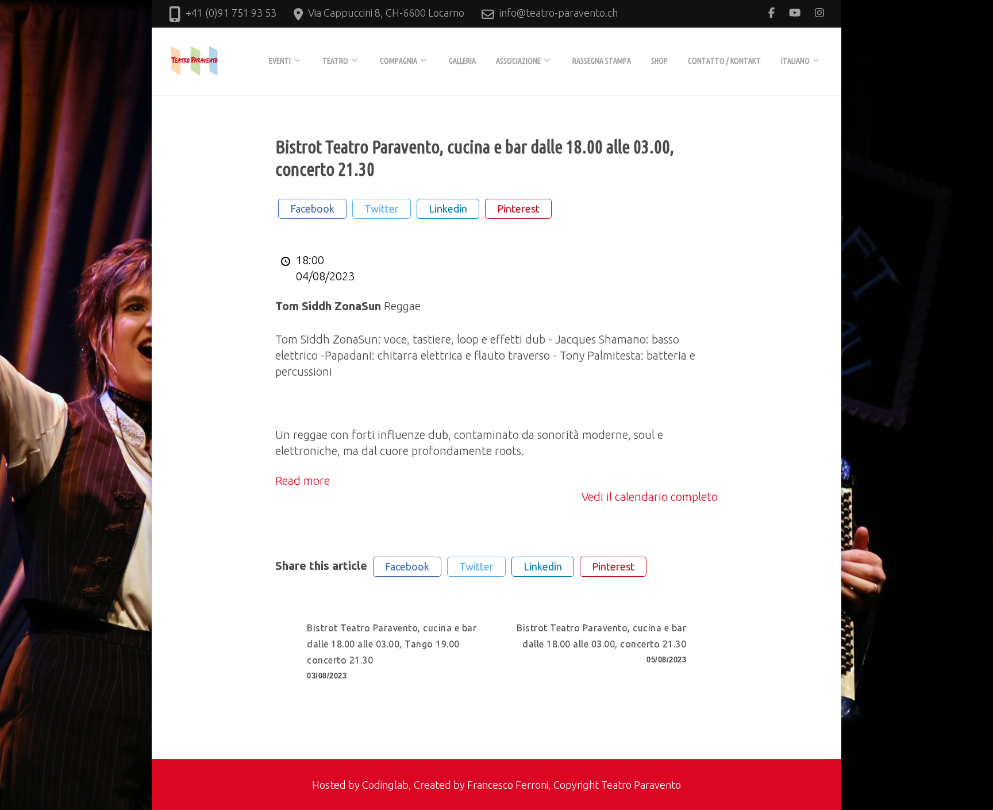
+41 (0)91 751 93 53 (231, 12)
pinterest (518, 208)
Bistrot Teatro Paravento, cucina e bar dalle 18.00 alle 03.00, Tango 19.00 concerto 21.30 (391, 651)
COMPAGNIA (398, 60)
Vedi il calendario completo (650, 496)
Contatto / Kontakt (724, 60)
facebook (312, 208)
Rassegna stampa (601, 60)
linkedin (448, 208)
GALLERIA (462, 60)
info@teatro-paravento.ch (558, 12)
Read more (302, 480)
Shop (659, 60)
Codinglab (385, 784)
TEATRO (335, 60)
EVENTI (280, 60)
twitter (381, 208)
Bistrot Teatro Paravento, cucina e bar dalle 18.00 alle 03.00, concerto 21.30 (601, 643)
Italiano (795, 60)
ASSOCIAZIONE (518, 60)
